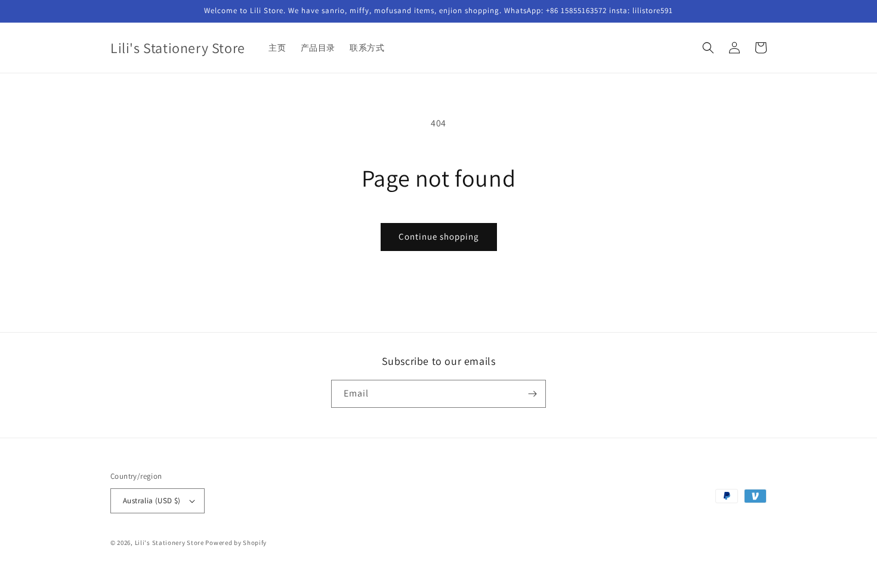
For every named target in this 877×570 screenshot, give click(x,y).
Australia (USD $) (152, 500)
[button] (708, 48)
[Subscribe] (532, 394)
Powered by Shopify (236, 542)
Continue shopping (439, 236)
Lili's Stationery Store (169, 542)
